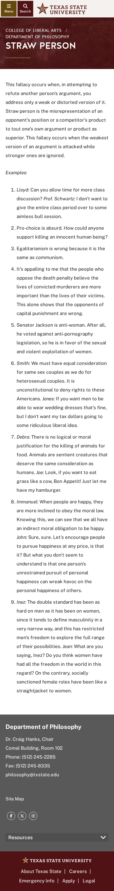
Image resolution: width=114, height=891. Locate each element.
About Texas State (41, 871)
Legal (89, 881)
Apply (68, 881)
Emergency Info (37, 881)
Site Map (15, 799)
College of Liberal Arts (33, 30)
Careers (78, 871)
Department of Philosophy (37, 37)
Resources (20, 837)
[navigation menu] (9, 9)
